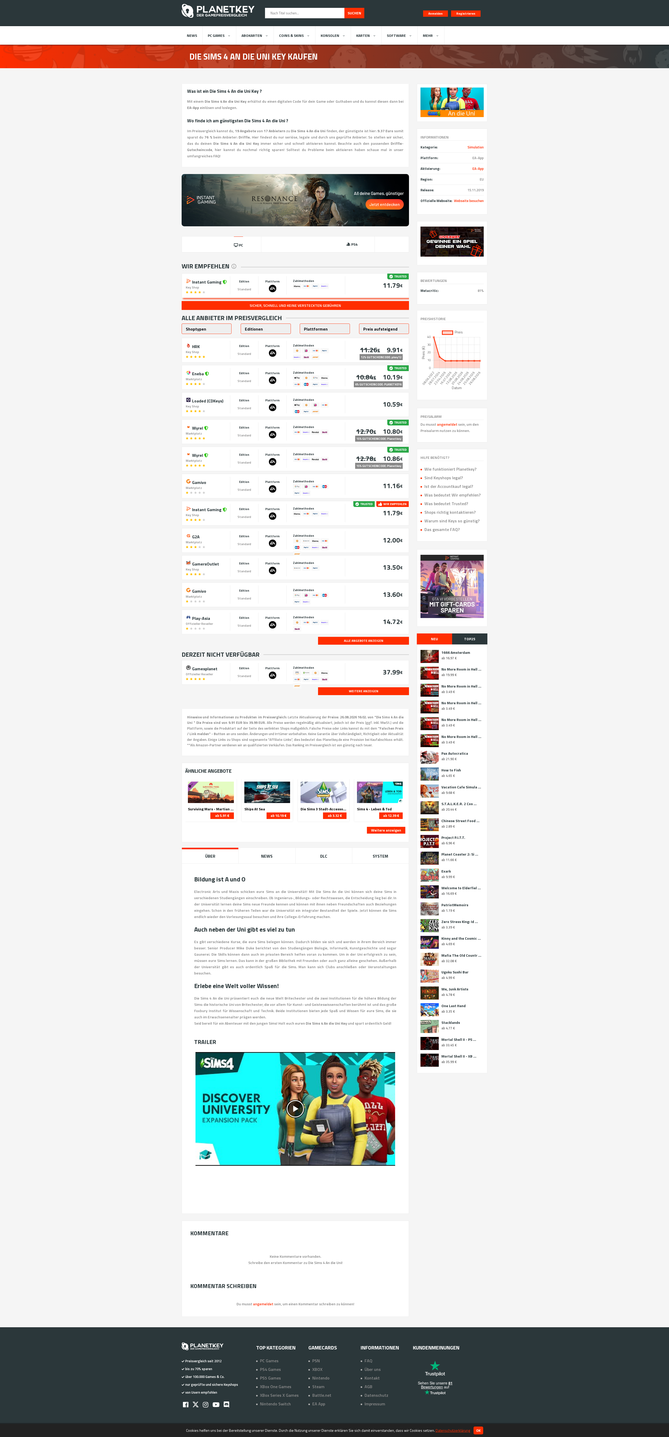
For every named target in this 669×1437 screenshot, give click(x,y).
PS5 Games (270, 1378)
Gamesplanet (204, 668)
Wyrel (197, 427)
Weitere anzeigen (386, 830)
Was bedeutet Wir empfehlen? (452, 495)
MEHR (428, 35)
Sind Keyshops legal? (443, 478)
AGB (368, 1386)
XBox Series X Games (279, 1395)
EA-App (478, 168)
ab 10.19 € (278, 815)
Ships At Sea (254, 809)
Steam (318, 1386)
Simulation (476, 147)
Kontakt (372, 1378)
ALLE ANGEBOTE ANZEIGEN (363, 640)
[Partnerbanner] (452, 242)
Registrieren (465, 13)
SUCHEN (354, 13)
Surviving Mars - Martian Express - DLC (211, 809)
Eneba (198, 373)
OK (478, 1430)
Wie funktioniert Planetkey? (450, 469)
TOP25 (469, 639)
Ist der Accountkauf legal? (448, 486)
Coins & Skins (291, 35)
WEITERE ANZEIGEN (363, 691)
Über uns (373, 1369)
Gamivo (198, 481)
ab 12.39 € (391, 815)
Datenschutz (376, 1395)
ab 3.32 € (335, 815)
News (192, 35)
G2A (195, 536)
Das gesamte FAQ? (442, 529)
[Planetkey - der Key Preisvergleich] (218, 19)
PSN (316, 1361)
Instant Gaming (207, 281)
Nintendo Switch (275, 1404)
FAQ (368, 1361)
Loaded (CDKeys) (207, 400)
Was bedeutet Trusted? (446, 503)
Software (396, 35)
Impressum (375, 1404)
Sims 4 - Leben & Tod (374, 809)
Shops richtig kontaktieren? (450, 512)
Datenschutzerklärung (453, 1430)
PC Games (216, 35)
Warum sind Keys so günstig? (452, 521)
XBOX (317, 1369)
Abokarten (251, 35)
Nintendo (321, 1378)
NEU (434, 639)
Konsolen (330, 35)
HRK (195, 346)
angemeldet (447, 424)
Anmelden (435, 13)
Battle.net (321, 1395)
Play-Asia (200, 617)
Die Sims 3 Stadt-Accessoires (324, 809)
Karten (363, 35)
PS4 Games (270, 1369)
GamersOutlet (205, 563)
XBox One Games (275, 1386)
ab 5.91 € (222, 815)
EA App (318, 1404)
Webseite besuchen (469, 200)
